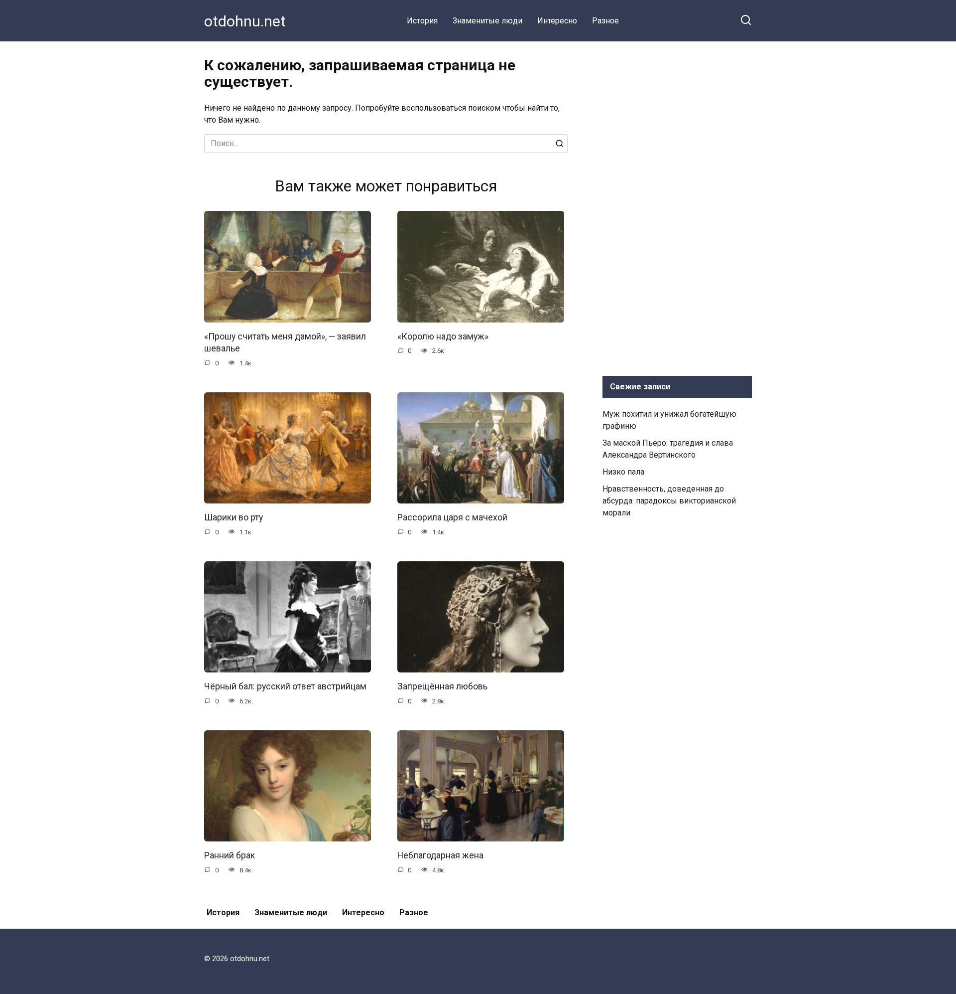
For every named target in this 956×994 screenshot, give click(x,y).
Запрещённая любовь (442, 686)
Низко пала (623, 472)
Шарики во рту (233, 517)
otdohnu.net (245, 21)
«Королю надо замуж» (442, 336)
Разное (605, 20)
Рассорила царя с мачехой (452, 517)
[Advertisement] (677, 206)
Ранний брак (229, 855)
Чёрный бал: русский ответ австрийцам (285, 686)
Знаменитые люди (487, 20)
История (422, 20)
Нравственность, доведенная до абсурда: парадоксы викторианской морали (669, 500)
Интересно (557, 20)
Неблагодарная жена (440, 855)
